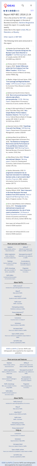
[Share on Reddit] (12, 11)
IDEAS (8, 349)
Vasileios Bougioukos (26, 22)
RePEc (15, 349)
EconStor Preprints (12, 179)
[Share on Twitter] (8, 11)
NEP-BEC (23, 18)
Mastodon (7, 32)
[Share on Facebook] (10, 11)
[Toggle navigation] (22, 6)
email (23, 30)
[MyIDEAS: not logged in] (32, 11)
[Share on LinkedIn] (14, 11)
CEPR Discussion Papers (18, 84)
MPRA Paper (22, 70)
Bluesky (16, 32)
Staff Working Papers (20, 55)
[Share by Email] (16, 11)
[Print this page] (18, 11)
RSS (27, 30)
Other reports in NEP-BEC (13, 37)
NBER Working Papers (22, 148)
